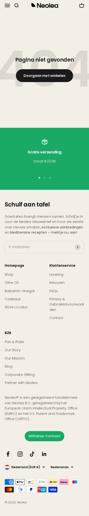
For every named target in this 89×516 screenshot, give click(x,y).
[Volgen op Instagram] (20, 454)
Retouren (57, 282)
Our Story (13, 350)
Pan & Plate (14, 341)
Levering (56, 274)
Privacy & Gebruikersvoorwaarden (66, 304)
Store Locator (16, 307)
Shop (9, 274)
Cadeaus (13, 299)
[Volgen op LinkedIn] (44, 454)
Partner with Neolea (21, 382)
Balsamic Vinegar (20, 291)
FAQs (53, 291)
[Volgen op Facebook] (8, 454)
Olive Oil (12, 282)
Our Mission (15, 358)
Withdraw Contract (44, 436)
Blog (8, 366)
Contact (56, 317)
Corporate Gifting (20, 374)
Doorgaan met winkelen (44, 75)
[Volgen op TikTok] (32, 454)
